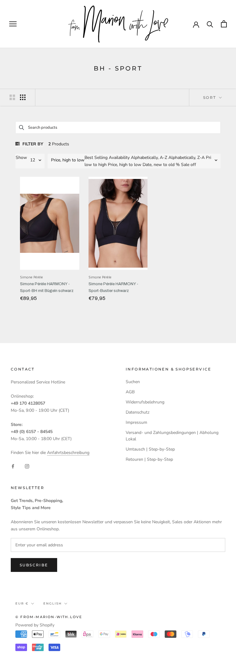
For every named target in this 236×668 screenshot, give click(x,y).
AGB (130, 392)
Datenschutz (137, 412)
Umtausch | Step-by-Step (150, 449)
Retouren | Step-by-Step (149, 459)
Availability (119, 157)
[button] (66, 160)
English (52, 603)
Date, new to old (159, 165)
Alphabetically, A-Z (149, 157)
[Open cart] (224, 23)
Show (21, 157)
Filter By (32, 144)
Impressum (136, 422)
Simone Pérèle (31, 277)
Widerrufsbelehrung (145, 402)
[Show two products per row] (12, 97)
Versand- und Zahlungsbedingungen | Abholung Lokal (172, 436)
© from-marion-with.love (48, 617)
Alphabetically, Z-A (186, 157)
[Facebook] (13, 465)
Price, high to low (124, 165)
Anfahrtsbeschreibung (68, 452)
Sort (210, 97)
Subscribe (34, 565)
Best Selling (96, 157)
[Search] (210, 24)
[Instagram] (27, 465)
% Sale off (186, 165)
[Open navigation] (13, 23)
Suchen (133, 382)
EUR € (22, 603)
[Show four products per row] (23, 97)
